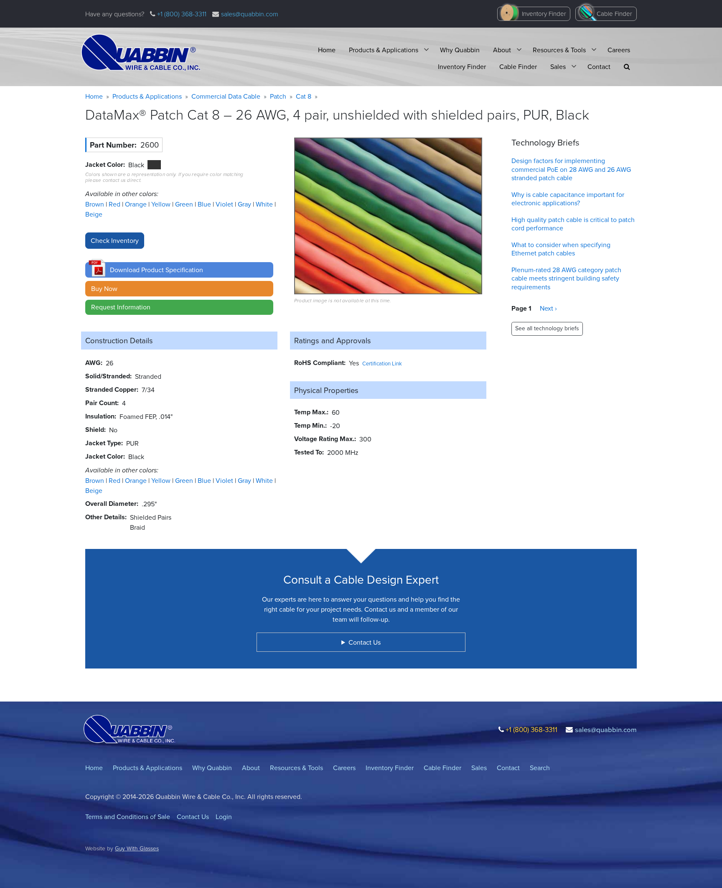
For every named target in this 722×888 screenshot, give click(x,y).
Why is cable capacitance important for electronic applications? (567, 199)
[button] (627, 66)
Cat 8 (303, 96)
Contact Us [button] (364, 642)
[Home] (141, 52)
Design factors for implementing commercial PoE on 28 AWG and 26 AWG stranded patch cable (571, 169)
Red (115, 204)
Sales (558, 66)
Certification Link (382, 363)
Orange (136, 204)
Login (224, 816)
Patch (278, 96)
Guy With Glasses (137, 848)
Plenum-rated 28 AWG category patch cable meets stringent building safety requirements (566, 278)
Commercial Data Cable (225, 96)
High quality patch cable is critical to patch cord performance (573, 224)
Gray (245, 204)
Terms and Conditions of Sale (127, 816)
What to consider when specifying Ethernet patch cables (560, 249)
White (265, 204)
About (502, 49)
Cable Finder (614, 13)
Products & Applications (383, 49)
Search (540, 767)
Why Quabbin (460, 49)
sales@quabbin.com (249, 13)
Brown (95, 204)
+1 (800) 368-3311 (180, 13)
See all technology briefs (547, 328)
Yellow (161, 204)
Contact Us (193, 816)
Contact (598, 66)
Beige (93, 214)
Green (185, 204)
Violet (225, 204)
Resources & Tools (559, 49)
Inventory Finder (544, 13)
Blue (205, 204)
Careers (619, 49)
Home (327, 49)
